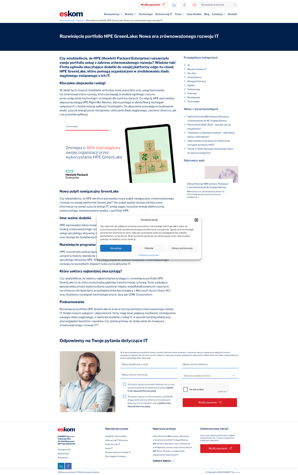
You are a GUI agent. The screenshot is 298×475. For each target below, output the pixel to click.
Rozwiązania (193, 97)
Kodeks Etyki (63, 453)
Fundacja (217, 14)
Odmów (149, 248)
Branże (129, 14)
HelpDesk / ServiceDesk (116, 436)
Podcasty (192, 93)
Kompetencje (112, 14)
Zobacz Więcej (162, 461)
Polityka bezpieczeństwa (88, 472)
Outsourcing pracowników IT (118, 452)
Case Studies (194, 14)
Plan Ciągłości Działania (115, 456)
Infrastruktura (194, 77)
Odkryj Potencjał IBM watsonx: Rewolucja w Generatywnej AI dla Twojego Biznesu (207, 185)
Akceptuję (116, 248)
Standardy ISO (64, 449)
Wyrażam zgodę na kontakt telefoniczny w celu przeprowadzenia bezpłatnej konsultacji (151, 387)
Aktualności (63, 457)
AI (188, 65)
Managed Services (196, 81)
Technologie (145, 14)
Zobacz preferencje (182, 248)
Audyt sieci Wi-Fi (112, 444)
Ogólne (191, 85)
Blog (207, 14)
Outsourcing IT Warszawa (116, 440)
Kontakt (232, 14)
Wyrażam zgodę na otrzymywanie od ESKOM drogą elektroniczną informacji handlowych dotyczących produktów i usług (150, 401)
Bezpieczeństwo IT (196, 69)
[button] (196, 219)
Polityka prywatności (149, 255)
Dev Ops (191, 73)
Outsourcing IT (163, 14)
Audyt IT (109, 448)
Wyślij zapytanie (150, 4)
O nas (178, 14)
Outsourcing (193, 89)
